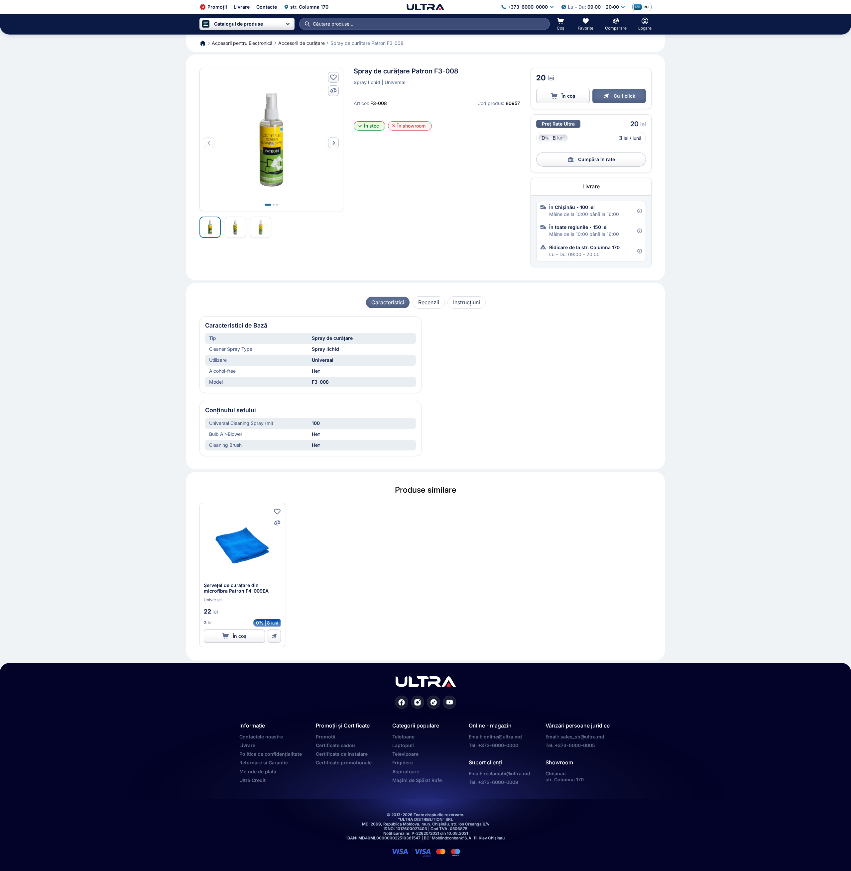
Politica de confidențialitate (270, 754)
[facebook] (401, 702)
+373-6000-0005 (575, 745)
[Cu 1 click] (274, 636)
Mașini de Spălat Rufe (417, 780)
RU (646, 7)
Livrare (247, 745)
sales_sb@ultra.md (582, 736)
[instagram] (417, 702)
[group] (388, 302)
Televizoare (405, 754)
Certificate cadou (335, 745)
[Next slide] (333, 143)
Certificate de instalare (342, 754)
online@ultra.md (503, 736)
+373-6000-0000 (498, 745)
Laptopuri (403, 745)
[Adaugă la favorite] (333, 77)
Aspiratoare (405, 771)
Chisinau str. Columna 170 (565, 776)
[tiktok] (433, 702)
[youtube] (449, 702)
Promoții (325, 736)
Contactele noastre (261, 736)
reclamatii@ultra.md (507, 773)
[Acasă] (425, 7)
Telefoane (403, 736)
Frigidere (402, 762)
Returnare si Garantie (263, 762)
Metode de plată (257, 771)
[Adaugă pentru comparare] (333, 90)
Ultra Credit (252, 780)
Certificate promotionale (344, 762)
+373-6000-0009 (498, 782)
